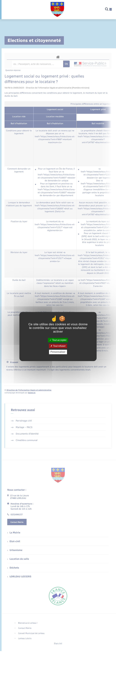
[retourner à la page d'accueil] (57, 9)
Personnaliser (57, 352)
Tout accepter (59, 340)
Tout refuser (59, 346)
